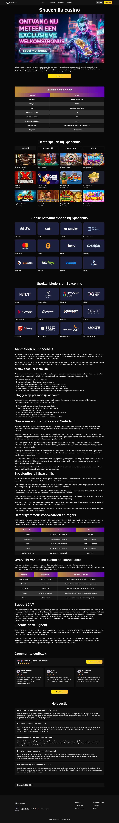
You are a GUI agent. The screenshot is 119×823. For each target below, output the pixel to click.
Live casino (46, 148)
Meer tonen (59, 691)
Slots (92, 148)
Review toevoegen (94, 662)
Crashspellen (69, 148)
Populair (24, 148)
